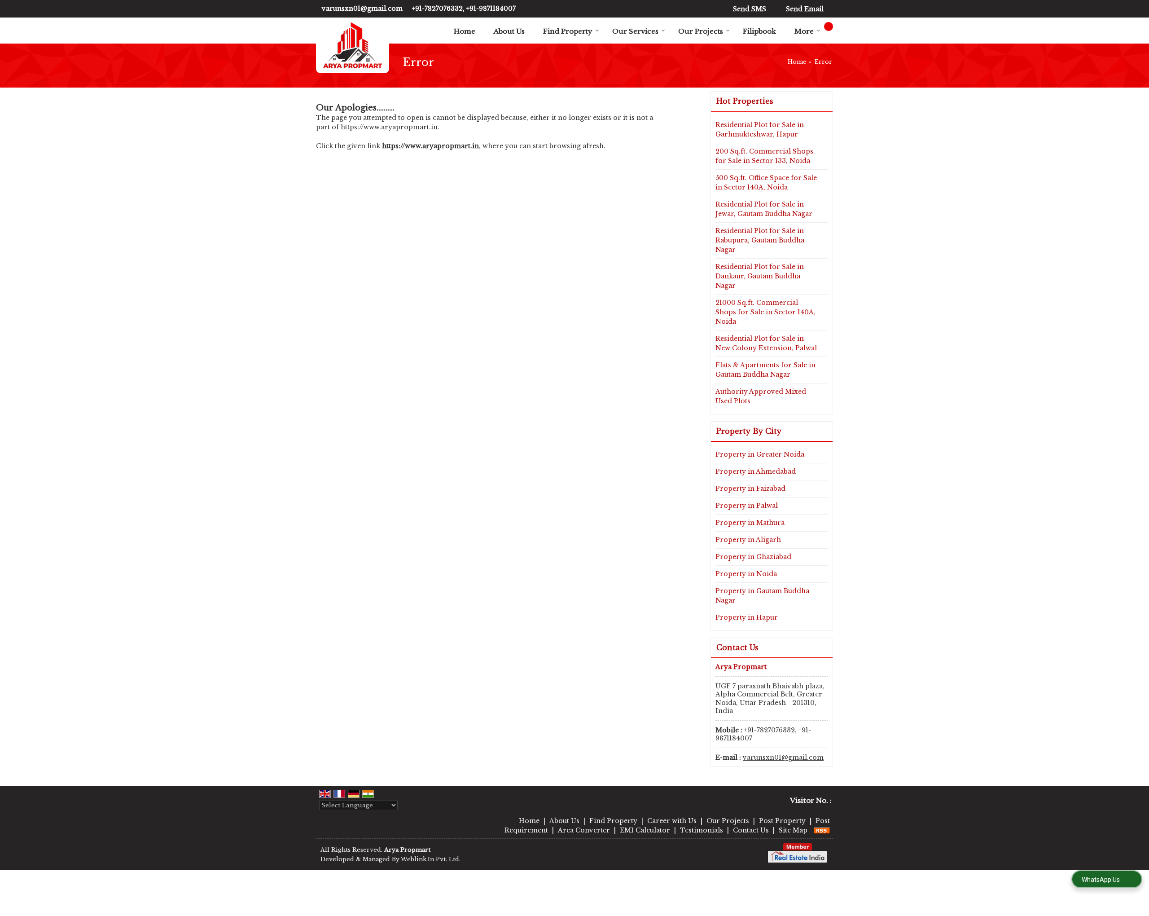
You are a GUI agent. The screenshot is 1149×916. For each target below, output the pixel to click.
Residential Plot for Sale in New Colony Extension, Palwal (766, 343)
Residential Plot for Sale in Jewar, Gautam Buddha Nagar (763, 209)
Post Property (782, 821)
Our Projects (700, 31)
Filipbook (759, 31)
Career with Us (672, 821)
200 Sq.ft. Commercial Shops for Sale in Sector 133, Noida (764, 156)
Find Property (567, 31)
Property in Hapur (746, 617)
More (804, 31)
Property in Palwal (746, 506)
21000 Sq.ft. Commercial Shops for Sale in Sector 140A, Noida (765, 312)
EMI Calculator (645, 830)
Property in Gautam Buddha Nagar (762, 595)
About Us (509, 31)
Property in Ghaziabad (753, 557)
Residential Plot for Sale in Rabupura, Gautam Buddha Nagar (759, 240)
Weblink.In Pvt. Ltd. (430, 859)
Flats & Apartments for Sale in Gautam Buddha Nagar (765, 370)
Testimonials (701, 830)
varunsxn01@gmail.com (362, 8)
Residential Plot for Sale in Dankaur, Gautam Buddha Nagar (759, 276)
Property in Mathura (750, 523)
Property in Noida (746, 574)
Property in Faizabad (750, 488)
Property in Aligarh (748, 540)
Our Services (635, 31)
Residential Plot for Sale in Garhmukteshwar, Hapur (759, 129)
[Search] (828, 26)
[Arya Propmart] (352, 45)
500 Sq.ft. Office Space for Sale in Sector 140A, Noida (766, 182)
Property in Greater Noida (759, 454)
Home (464, 31)
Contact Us (751, 830)
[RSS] (822, 830)
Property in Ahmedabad (755, 471)
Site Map (793, 830)
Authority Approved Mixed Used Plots (760, 396)
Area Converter (584, 830)
